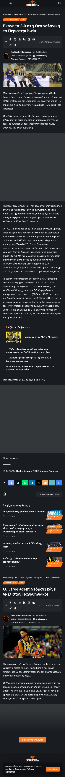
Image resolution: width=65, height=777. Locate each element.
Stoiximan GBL (11, 19)
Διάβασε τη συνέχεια (32, 740)
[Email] (34, 39)
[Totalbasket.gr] (32, 3)
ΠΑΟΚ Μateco (40, 471)
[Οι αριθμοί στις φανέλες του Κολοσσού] (54, 514)
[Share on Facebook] (10, 39)
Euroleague (54, 527)
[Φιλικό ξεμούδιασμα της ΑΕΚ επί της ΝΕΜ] (54, 546)
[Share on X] (15, 39)
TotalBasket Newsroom (21, 52)
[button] (53, 769)
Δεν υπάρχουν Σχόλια (22, 56)
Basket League (24, 471)
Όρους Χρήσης (15, 769)
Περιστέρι (53, 471)
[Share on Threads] (29, 39)
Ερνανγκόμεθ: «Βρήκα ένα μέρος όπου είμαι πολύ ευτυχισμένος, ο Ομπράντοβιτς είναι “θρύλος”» (23, 528)
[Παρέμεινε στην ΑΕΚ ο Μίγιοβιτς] (13, 337)
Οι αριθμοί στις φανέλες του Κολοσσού (24, 511)
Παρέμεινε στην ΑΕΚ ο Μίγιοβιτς (41, 337)
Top (23, 19)
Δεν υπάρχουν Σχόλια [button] (50, 494)
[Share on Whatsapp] (20, 39)
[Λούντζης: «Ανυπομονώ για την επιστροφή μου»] (54, 561)
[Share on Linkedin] (24, 39)
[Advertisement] (32, 167)
